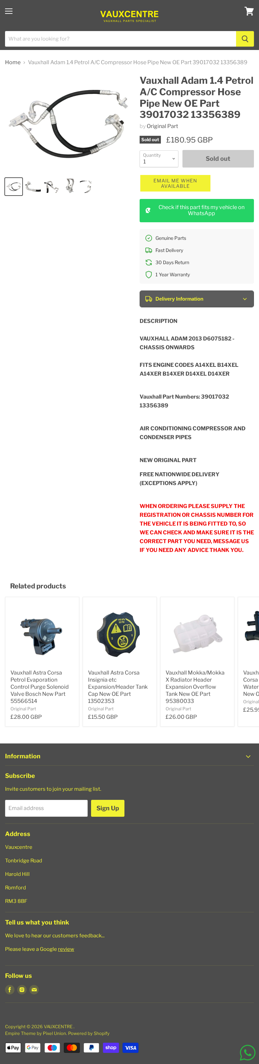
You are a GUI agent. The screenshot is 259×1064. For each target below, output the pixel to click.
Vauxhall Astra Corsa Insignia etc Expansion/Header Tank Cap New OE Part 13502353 (118, 686)
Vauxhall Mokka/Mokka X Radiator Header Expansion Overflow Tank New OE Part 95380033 (195, 686)
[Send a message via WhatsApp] (248, 1053)
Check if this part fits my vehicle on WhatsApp (201, 210)
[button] (175, 183)
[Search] (245, 39)
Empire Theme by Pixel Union (35, 1033)
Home (13, 62)
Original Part (162, 126)
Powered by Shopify (89, 1033)
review (66, 949)
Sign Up (107, 808)
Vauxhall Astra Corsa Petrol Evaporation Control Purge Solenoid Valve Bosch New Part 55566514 (39, 686)
